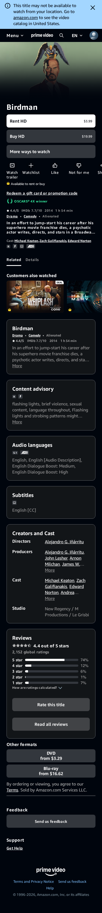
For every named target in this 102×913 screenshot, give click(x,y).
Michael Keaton (26, 241)
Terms (12, 790)
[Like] (55, 165)
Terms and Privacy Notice (33, 881)
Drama (12, 216)
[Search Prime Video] (61, 35)
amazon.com (25, 17)
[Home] (42, 35)
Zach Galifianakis (52, 241)
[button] (37, 687)
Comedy (30, 216)
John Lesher (56, 558)
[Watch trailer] (12, 165)
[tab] (14, 259)
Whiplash (35, 297)
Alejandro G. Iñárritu (64, 541)
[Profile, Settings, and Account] (94, 35)
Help (50, 888)
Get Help (15, 848)
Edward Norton (79, 241)
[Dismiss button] (92, 8)
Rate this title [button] (51, 704)
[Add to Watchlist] (31, 165)
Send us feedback (72, 881)
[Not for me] (79, 165)
